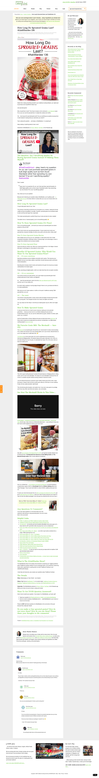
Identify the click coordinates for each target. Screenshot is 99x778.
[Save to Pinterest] (1, 389)
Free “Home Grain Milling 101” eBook (28, 531)
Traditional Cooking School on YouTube (31, 583)
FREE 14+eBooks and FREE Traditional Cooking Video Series (34, 521)
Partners (66, 773)
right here (53, 318)
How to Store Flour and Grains (27, 542)
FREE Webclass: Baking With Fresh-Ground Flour (31, 544)
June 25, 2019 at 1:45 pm (29, 697)
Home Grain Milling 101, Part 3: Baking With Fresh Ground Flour (34, 537)
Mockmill (21, 330)
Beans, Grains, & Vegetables (33, 620)
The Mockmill (20, 336)
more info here (29, 322)
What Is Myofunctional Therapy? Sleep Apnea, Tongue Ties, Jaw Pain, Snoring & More (76, 50)
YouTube (41, 127)
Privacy (62, 773)
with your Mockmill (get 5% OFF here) (48, 280)
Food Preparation (42, 620)
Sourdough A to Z (30, 637)
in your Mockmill (51, 111)
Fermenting (23, 637)
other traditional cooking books (44, 637)
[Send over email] (1, 391)
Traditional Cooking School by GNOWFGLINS (21, 3)
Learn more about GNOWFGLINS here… (15, 763)
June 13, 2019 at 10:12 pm (29, 687)
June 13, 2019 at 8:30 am (26, 657)
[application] (49, 751)
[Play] (37, 757)
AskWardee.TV (30, 581)
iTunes (32, 127)
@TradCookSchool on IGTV (48, 583)
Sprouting (51, 620)
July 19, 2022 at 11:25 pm (33, 729)
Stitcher (36, 127)
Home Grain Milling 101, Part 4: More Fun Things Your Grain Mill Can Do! (36, 539)
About (57, 773)
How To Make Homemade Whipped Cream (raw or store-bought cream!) (75, 101)
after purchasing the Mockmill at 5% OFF (46, 493)
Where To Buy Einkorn (25, 552)
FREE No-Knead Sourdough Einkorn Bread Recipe (31, 546)
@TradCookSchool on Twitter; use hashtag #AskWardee (43, 597)
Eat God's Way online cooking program (44, 636)
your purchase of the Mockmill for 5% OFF (31, 453)
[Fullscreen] (61, 757)
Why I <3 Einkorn (24, 549)
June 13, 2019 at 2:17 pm (27, 669)
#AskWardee (24, 620)
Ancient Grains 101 (72, 72)
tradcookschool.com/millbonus (27, 494)
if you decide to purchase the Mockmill (37, 484)
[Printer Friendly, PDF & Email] (21, 37)
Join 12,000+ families (69, 2)
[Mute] (59, 757)
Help (59, 773)
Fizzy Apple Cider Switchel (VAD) (75, 58)
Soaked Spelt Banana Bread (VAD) (75, 69)
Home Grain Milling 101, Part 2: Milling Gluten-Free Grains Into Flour (35, 536)
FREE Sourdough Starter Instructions (28, 547)
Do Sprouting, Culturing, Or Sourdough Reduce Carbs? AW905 (34, 541)
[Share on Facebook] (1, 386)
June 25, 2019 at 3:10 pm (31, 708)
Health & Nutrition (27, 14)
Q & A (47, 620)
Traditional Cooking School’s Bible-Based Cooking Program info (34, 522)
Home (21, 14)
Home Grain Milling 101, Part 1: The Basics (29, 534)
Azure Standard (23, 554)
